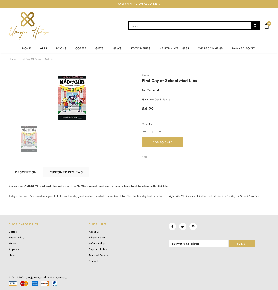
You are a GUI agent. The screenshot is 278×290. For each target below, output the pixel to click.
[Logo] (29, 26)
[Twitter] (182, 226)
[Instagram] (193, 226)
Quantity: (147, 124)
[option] (72, 98)
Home (12, 59)
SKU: (145, 157)
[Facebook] (172, 226)
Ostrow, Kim (154, 90)
